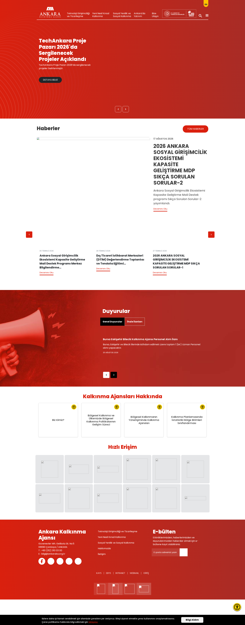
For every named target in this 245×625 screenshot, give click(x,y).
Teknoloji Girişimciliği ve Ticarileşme (78, 15)
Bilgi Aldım (192, 619)
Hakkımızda (104, 548)
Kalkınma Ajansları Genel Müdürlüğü (177, 13)
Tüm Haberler (195, 128)
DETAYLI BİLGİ (50, 79)
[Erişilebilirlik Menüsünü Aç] (237, 607)
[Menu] (207, 15)
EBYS (108, 573)
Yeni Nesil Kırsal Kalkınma (100, 15)
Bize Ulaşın (155, 15)
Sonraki (126, 110)
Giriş (146, 573)
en (206, 4)
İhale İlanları (134, 321)
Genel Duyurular (112, 321)
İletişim (102, 554)
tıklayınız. (93, 622)
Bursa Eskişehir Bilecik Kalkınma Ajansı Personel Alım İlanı (140, 339)
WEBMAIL (134, 573)
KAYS (99, 573)
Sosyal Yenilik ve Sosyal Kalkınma (122, 15)
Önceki (118, 110)
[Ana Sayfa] (50, 13)
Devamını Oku (160, 208)
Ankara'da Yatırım (139, 15)
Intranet (120, 573)
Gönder (186, 554)
